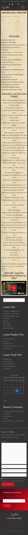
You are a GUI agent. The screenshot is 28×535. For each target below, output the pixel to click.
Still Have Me (7, 348)
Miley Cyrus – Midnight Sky (16, 421)
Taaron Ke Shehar (8, 328)
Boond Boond (7, 359)
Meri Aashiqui (7, 325)
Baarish (5, 321)
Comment (4, 441)
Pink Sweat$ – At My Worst (11, 314)
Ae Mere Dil (6, 368)
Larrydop (6, 411)
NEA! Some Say (8, 343)
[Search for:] (14, 300)
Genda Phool (7, 323)
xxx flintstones (7, 416)
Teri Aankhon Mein (8, 364)
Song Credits (14, 36)
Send (7, 505)
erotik (5, 418)
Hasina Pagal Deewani (10, 366)
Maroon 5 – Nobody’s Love (11, 311)
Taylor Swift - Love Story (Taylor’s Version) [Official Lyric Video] (14, 275)
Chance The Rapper (9, 339)
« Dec (5, 400)
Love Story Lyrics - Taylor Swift (14, 12)
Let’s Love (6, 341)
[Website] (14, 475)
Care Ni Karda (7, 361)
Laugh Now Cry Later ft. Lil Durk (13, 346)
